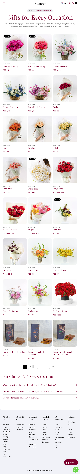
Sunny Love (33, 270)
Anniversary (33, 447)
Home (30, 10)
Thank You (32, 444)
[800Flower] (40, 3)
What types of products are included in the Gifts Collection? (29, 385)
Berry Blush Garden (36, 107)
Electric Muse (59, 229)
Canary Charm (59, 270)
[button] (70, 3)
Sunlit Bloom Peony (36, 66)
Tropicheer (33, 229)
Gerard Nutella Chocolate (14, 352)
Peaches (31, 148)
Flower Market (70, 433)
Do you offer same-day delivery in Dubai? (21, 397)
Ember (6, 148)
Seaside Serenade (10, 107)
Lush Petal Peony (10, 66)
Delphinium (58, 440)
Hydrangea (58, 427)
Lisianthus (58, 445)
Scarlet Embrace (10, 229)
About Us (6, 424)
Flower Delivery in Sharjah (6, 437)
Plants (44, 432)
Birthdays (32, 424)
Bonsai (57, 430)
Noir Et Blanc (9, 270)
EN (65, 3)
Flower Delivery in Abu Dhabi (6, 429)
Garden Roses (59, 437)
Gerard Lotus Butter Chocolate (37, 353)
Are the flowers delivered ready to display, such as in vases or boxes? (33, 391)
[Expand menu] (4, 3)
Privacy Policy (20, 424)
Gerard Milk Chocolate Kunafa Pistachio (63, 353)
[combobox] (63, 3)
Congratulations (33, 441)
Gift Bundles (46, 437)
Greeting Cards (44, 428)
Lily (56, 447)
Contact (5, 441)
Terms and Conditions (19, 428)
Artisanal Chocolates (45, 441)
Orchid (57, 435)
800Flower (36, 470)
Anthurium (58, 442)
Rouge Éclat (58, 188)
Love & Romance (32, 433)
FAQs (4, 454)
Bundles (70, 430)
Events (5, 444)
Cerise (56, 107)
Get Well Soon (33, 437)
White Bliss (33, 188)
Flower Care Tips (7, 450)
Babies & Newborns (32, 428)
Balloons (44, 424)
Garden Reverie (60, 66)
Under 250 (71, 437)
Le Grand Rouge (60, 311)
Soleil (55, 148)
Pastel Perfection (10, 311)
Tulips (57, 432)
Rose (56, 424)
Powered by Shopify (46, 470)
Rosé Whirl (7, 188)
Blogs (4, 446)
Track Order (7, 456)
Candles (44, 434)
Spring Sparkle (34, 311)
